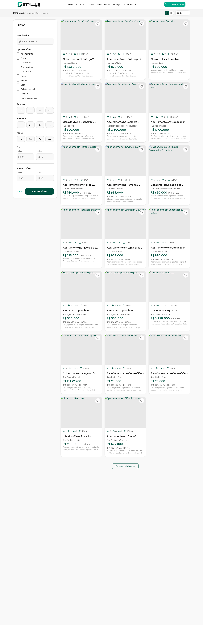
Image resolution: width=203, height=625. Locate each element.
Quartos (21, 104)
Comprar (80, 4)
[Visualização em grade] (167, 13)
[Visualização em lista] (171, 13)
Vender (91, 4)
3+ (40, 110)
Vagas (20, 133)
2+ (30, 110)
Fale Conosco (103, 4)
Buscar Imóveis (39, 191)
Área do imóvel (24, 168)
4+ (49, 110)
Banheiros (21, 118)
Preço (19, 147)
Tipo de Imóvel (24, 49)
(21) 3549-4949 (176, 4)
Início (70, 4)
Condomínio (130, 4)
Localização (23, 35)
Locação (117, 4)
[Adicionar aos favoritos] (97, 23)
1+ (21, 110)
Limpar (20, 191)
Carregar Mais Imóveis (125, 466)
